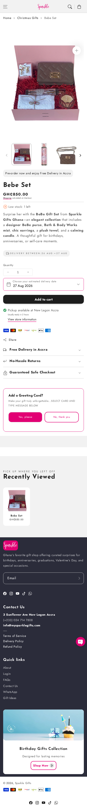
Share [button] (12, 340)
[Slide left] (6, 155)
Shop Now (41, 765)
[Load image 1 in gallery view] (21, 154)
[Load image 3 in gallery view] (66, 154)
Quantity (8, 265)
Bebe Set (50, 18)
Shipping (7, 198)
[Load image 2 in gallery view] (44, 154)
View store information (22, 319)
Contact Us (10, 686)
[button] (5, 6)
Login (7, 674)
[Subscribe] (79, 578)
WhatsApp (10, 692)
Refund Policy (12, 646)
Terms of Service (14, 636)
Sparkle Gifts (23, 783)
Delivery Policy (13, 641)
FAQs (6, 680)
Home (7, 18)
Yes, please (25, 417)
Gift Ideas (9, 698)
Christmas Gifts (27, 18)
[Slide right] (80, 155)
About (7, 668)
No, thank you (61, 417)
